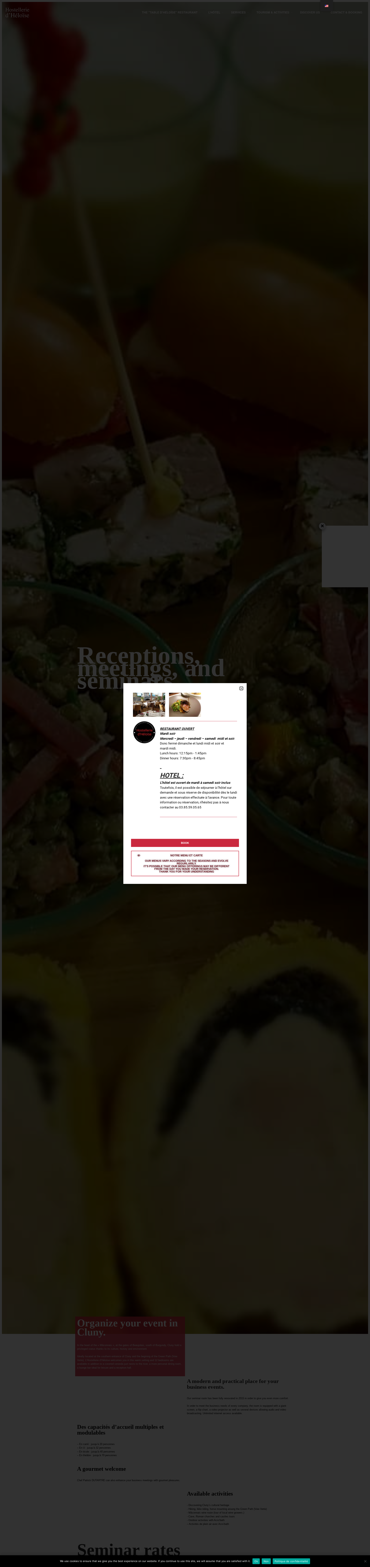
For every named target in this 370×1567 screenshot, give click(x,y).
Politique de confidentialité (291, 1561)
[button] (241, 688)
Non (266, 1561)
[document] (185, 783)
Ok (256, 1561)
